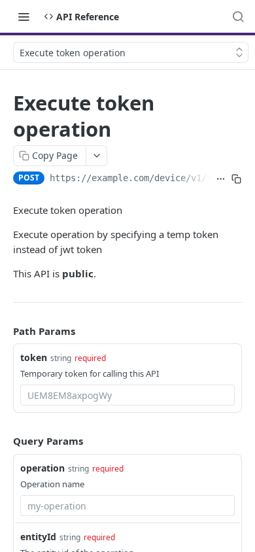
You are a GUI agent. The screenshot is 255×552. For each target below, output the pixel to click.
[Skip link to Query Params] (4, 441)
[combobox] (127, 395)
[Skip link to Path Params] (4, 331)
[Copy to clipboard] (236, 179)
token (33, 357)
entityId (38, 536)
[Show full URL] (220, 179)
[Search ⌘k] (238, 16)
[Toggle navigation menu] (23, 16)
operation (42, 468)
